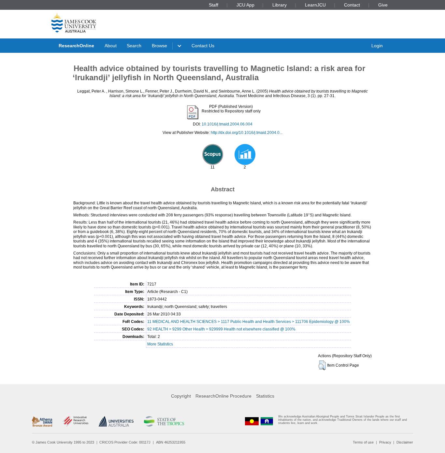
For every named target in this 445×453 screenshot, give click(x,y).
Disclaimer (404, 442)
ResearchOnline (76, 45)
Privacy (385, 442)
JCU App (245, 4)
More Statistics (160, 344)
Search (134, 45)
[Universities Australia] (116, 421)
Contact (352, 4)
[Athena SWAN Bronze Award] (42, 421)
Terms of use (363, 442)
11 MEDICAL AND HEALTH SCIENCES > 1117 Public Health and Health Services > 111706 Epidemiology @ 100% (248, 321)
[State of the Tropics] (164, 421)
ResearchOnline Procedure (223, 396)
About (111, 45)
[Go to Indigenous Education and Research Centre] (252, 421)
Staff (213, 4)
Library (279, 4)
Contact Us (203, 45)
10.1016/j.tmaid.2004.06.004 (227, 124)
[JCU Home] (73, 22)
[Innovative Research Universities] (75, 421)
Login (377, 45)
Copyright (181, 396)
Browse (159, 45)
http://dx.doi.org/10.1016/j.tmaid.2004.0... (246, 132)
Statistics (265, 396)
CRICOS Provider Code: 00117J (125, 442)
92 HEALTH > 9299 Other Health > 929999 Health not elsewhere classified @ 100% (221, 329)
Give (383, 4)
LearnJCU (315, 4)
